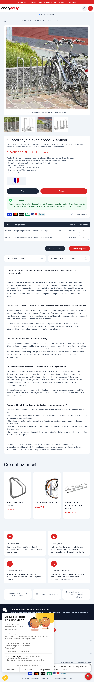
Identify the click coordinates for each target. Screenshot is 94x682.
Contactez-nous (38, 2)
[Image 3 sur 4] (44, 124)
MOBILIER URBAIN (32, 21)
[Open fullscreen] (86, 28)
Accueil (20, 21)
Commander (64, 191)
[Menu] (90, 8)
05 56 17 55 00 (69, 2)
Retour (10, 21)
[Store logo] (10, 8)
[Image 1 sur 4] (11, 124)
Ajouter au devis (55, 248)
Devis (23, 191)
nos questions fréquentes (30, 612)
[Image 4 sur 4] (61, 124)
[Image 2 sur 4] (28, 124)
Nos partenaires (67, 662)
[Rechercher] (84, 8)
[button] (88, 676)
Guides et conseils (85, 662)
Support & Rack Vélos (52, 21)
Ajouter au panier (79, 248)
